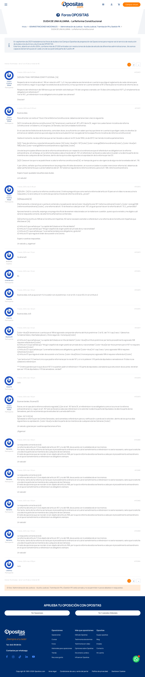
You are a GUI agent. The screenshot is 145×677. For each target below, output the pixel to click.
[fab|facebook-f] (7, 656)
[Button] (103, 4)
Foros (54, 644)
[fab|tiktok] (20, 656)
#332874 (137, 271)
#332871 (137, 108)
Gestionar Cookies (118, 671)
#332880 (137, 440)
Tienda (54, 653)
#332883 (137, 531)
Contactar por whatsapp (17, 650)
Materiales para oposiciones (62, 648)
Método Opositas (81, 635)
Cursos (54, 639)
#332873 (137, 252)
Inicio (24, 26)
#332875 (137, 290)
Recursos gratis (57, 657)
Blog (98, 639)
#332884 (137, 561)
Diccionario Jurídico (82, 653)
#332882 (137, 501)
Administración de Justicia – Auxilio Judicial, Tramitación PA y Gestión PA (90, 26)
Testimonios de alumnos (83, 639)
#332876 (137, 309)
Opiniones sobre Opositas (84, 648)
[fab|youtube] (33, 656)
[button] (6, 4)
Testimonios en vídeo (82, 644)
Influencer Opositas (82, 657)
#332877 (137, 328)
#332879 (137, 397)
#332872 (137, 187)
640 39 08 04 (15, 644)
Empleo (99, 644)
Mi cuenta (100, 653)
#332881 (137, 470)
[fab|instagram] (13, 656)
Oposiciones (56, 635)
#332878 (137, 378)
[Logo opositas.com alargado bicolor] (72, 4)
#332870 (137, 72)
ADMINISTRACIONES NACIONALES (43, 26)
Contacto (100, 648)
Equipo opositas (102, 635)
